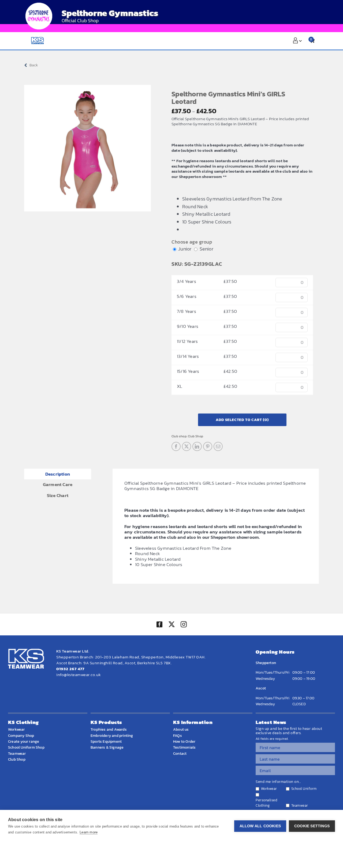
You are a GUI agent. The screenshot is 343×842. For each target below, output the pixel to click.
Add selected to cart (242, 420)
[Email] (218, 446)
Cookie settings (312, 826)
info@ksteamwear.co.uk (78, 675)
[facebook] (159, 624)
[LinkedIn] (197, 446)
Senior (206, 248)
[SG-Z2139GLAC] (87, 148)
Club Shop (195, 436)
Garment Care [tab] (57, 484)
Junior (184, 248)
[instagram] (184, 625)
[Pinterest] (207, 446)
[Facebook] (176, 446)
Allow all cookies (260, 826)
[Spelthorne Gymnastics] (38, 16)
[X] (186, 446)
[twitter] (171, 625)
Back (33, 65)
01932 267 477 (70, 669)
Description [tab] (57, 474)
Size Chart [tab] (57, 495)
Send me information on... (278, 781)
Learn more (89, 832)
